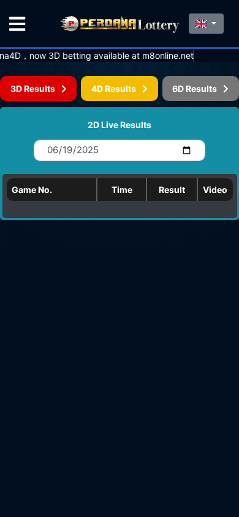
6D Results (197, 88)
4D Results (116, 88)
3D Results (35, 88)
